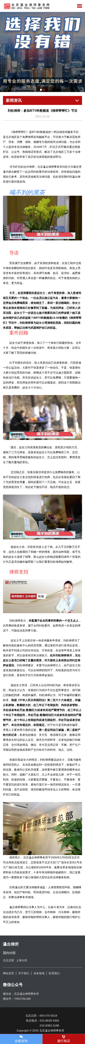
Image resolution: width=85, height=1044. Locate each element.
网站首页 (8, 973)
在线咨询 (21, 1041)
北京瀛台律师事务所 (53, 1030)
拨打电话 (63, 1041)
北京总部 (8, 960)
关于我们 (23, 973)
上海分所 (21, 960)
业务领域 (38, 973)
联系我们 (54, 973)
